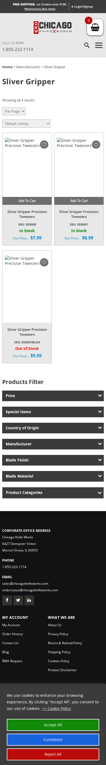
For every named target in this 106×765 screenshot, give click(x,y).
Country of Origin (22, 427)
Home (7, 66)
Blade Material (19, 476)
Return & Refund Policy (65, 643)
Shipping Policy (59, 652)
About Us (55, 625)
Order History (12, 634)
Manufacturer (19, 443)
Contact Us (10, 643)
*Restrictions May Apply (39, 8)
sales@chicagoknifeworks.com (25, 583)
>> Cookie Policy (56, 708)
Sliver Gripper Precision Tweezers (27, 214)
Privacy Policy (58, 634)
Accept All (53, 724)
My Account (11, 625)
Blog (5, 652)
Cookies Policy (58, 661)
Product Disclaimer (62, 670)
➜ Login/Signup (82, 6)
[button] (44, 144)
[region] (53, 724)
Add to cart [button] (27, 201)
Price (10, 395)
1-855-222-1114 (17, 49)
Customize (53, 739)
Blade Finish (17, 460)
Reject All (53, 754)
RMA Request (12, 661)
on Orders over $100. (40, 4)
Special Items (18, 411)
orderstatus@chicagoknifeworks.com (30, 590)
